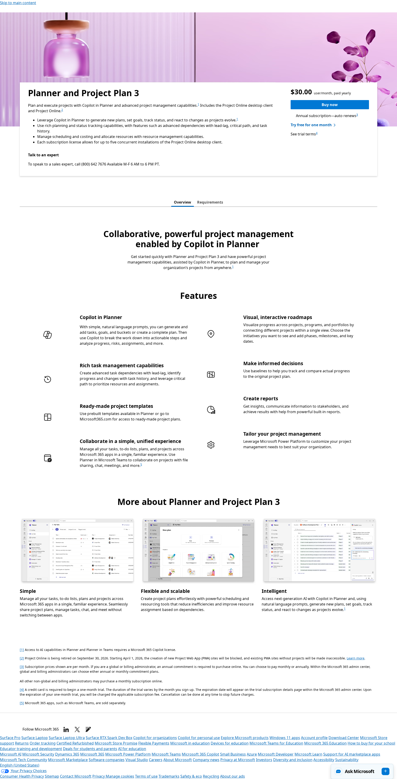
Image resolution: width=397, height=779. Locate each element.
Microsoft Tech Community (23, 759)
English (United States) (19, 765)
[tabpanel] (198, 428)
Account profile (314, 737)
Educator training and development (31, 748)
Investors (264, 759)
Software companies (107, 759)
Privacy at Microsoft (237, 759)
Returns (22, 743)
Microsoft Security (38, 754)
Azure (252, 754)
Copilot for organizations (155, 737)
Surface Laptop (34, 737)
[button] (362, 771)
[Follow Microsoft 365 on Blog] (88, 729)
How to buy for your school (371, 743)
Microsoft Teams (166, 754)
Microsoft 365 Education (325, 743)
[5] (22, 703)
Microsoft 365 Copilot (200, 754)
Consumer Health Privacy (22, 776)
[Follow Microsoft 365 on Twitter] (77, 729)
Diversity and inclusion (292, 759)
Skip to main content (18, 2)
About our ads (232, 776)
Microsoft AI (10, 754)
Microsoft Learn (308, 754)
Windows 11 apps (284, 737)
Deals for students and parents (90, 748)
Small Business (233, 754)
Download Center (344, 737)
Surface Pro (10, 737)
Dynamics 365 (67, 754)
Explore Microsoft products (245, 737)
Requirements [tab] (210, 202)
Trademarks (169, 776)
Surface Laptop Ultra (67, 737)
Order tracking (43, 743)
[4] (22, 689)
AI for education (132, 748)
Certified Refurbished (75, 743)
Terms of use (146, 776)
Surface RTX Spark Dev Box (109, 737)
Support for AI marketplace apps (351, 754)
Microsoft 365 (92, 754)
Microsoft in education (190, 743)
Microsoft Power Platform (128, 754)
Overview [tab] (182, 202)
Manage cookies (120, 776)
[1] (22, 649)
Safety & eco (191, 776)
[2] (22, 658)
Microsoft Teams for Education (276, 743)
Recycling (211, 776)
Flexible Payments (153, 743)
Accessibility (323, 759)
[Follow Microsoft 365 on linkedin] (66, 729)
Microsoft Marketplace (68, 759)
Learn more (355, 658)
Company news (206, 759)
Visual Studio (136, 759)
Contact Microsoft (75, 776)
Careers (155, 759)
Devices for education (230, 743)
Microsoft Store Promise (116, 743)
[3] (22, 666)
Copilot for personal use (199, 737)
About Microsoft (177, 759)
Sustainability (346, 759)
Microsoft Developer (276, 754)
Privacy (99, 776)
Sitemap (52, 776)
